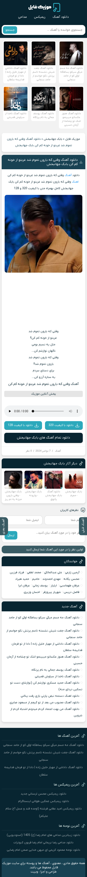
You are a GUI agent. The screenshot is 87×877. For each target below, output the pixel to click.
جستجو (10, 30)
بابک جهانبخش (53, 139)
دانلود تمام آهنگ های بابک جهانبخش (43, 438)
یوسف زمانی (40, 586)
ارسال (11, 535)
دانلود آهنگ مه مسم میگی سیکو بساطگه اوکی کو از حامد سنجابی (43, 745)
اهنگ (75, 182)
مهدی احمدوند (51, 579)
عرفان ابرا (24, 586)
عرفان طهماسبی (69, 586)
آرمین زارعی (72, 572)
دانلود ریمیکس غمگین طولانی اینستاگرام (43, 801)
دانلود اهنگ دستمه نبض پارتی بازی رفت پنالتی (50, 696)
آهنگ (68, 175)
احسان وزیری (32, 592)
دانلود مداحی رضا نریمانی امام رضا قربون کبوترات (43, 843)
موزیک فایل (72, 139)
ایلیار (54, 586)
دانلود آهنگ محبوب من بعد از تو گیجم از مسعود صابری (44, 703)
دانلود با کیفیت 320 (61, 425)
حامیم (35, 579)
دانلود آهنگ (61, 17)
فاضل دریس (71, 592)
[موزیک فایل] (44, 7)
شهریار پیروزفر (52, 592)
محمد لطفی (34, 572)
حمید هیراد (22, 579)
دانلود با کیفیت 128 (20, 425)
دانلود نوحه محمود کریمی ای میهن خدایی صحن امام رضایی (43, 850)
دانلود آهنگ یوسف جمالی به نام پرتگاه (55, 670)
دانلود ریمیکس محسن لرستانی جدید (43, 794)
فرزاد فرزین (17, 572)
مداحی (22, 17)
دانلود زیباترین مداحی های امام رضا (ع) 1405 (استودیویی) (43, 835)
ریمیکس (39, 17)
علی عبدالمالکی (53, 572)
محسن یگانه (71, 579)
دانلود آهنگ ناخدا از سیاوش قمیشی (57, 676)
